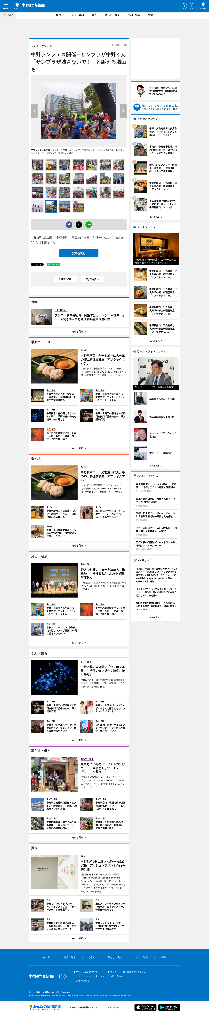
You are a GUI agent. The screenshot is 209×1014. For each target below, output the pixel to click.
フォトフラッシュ (41, 45)
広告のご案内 (82, 980)
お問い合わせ (116, 976)
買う (94, 14)
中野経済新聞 (29, 5)
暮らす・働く (112, 14)
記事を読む (78, 253)
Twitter (191, 6)
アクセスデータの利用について (91, 976)
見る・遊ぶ (78, 14)
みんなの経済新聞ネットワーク (45, 1007)
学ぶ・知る (134, 14)
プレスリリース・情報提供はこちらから (129, 972)
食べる (59, 14)
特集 (150, 14)
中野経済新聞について (86, 972)
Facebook (184, 6)
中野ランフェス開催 (40, 150)
